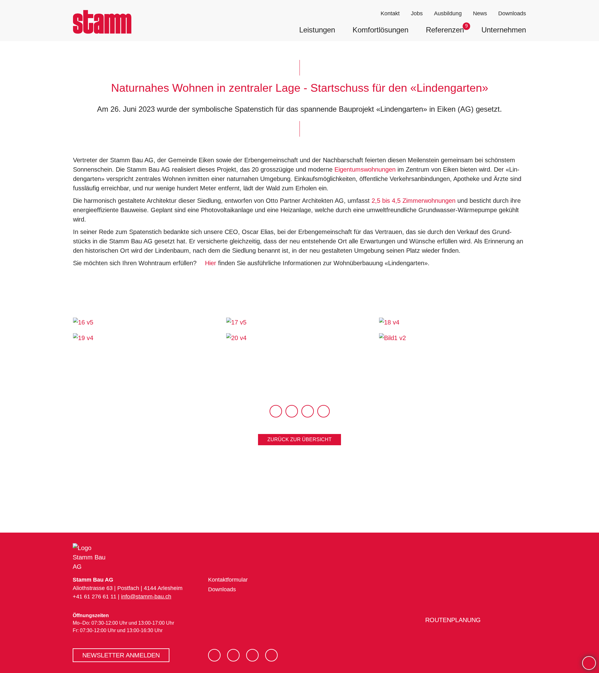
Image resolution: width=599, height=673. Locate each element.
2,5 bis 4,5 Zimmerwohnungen (413, 200)
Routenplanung (451, 620)
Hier (210, 263)
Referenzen (445, 30)
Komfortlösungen (380, 30)
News (480, 13)
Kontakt (390, 13)
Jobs (417, 13)
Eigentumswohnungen (365, 169)
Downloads (512, 13)
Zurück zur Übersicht (299, 439)
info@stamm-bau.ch (146, 596)
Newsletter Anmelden (121, 655)
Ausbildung (448, 13)
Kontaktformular (228, 580)
